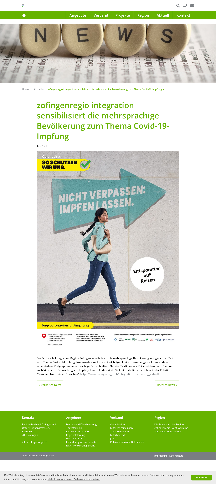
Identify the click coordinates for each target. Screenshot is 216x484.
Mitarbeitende (118, 435)
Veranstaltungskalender (167, 431)
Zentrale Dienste (119, 431)
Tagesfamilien (74, 428)
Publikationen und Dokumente (127, 442)
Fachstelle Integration (78, 431)
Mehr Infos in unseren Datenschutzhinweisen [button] (73, 479)
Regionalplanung (75, 435)
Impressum (160, 455)
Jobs (112, 438)
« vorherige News (50, 385)
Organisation (117, 424)
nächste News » (167, 385)
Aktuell (38, 89)
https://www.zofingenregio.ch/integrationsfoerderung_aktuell (119, 374)
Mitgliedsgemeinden (121, 428)
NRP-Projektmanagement (80, 445)
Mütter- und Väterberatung (81, 424)
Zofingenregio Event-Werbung (171, 428)
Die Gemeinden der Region (169, 424)
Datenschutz (176, 455)
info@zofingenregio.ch (34, 442)
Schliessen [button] (201, 477)
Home (25, 89)
